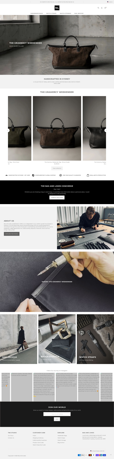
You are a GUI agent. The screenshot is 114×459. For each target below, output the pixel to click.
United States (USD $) (98, 451)
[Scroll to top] (110, 454)
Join (57, 419)
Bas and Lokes (22, 455)
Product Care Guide (38, 442)
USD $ (110, 2)
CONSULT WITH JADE (57, 197)
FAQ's (34, 435)
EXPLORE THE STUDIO (12, 234)
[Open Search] (98, 8)
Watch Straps (51, 13)
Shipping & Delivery (38, 438)
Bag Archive (79, 13)
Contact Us (11, 438)
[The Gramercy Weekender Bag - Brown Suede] (57, 128)
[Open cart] (105, 8)
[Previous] (8, 130)
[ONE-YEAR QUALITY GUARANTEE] (60, 176)
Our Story (10, 435)
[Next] (106, 130)
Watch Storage (65, 13)
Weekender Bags (36, 13)
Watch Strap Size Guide (39, 445)
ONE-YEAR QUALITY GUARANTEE (72, 175)
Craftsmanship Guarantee (40, 440)
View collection (57, 168)
